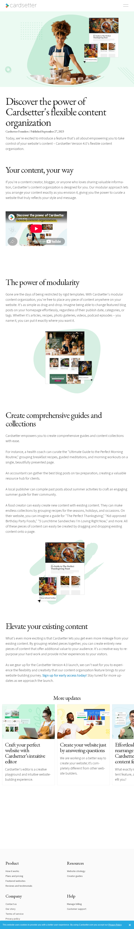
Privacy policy (13, 919)
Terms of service (15, 914)
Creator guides (75, 876)
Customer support (76, 909)
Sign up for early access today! (64, 675)
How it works (12, 871)
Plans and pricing (14, 876)
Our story (11, 909)
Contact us (11, 904)
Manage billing (74, 904)
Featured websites (15, 881)
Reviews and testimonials (19, 886)
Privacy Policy (114, 925)
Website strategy (76, 871)
